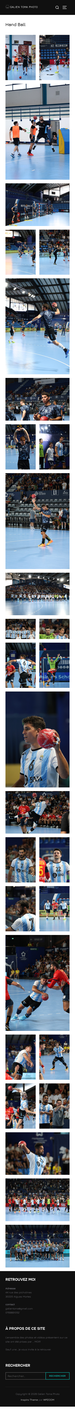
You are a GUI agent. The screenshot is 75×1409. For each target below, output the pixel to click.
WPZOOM (48, 1399)
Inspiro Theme (29, 1399)
